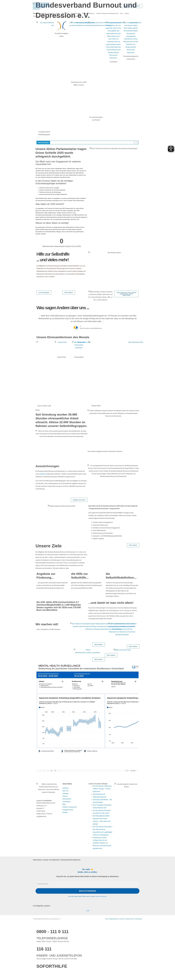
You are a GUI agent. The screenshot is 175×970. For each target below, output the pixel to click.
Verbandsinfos (42, 13)
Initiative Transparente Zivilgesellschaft (107, 13)
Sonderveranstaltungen (74, 16)
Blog (63, 804)
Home (35, 13)
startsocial (43, 474)
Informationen (66, 799)
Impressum (122, 919)
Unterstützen (65, 13)
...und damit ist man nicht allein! (110, 602)
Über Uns (65, 791)
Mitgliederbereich (114, 919)
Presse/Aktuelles (75, 13)
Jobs (121, 13)
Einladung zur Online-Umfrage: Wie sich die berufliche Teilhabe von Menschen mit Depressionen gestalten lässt (102, 843)
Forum (107, 919)
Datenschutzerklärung (100, 896)
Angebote (51, 13)
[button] (117, 6)
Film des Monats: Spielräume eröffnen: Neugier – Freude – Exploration (102, 788)
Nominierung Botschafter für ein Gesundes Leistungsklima (49, 16)
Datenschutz (129, 919)
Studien (127, 13)
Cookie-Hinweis (138, 919)
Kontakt (64, 812)
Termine (58, 13)
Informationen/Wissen (88, 13)
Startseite (65, 788)
